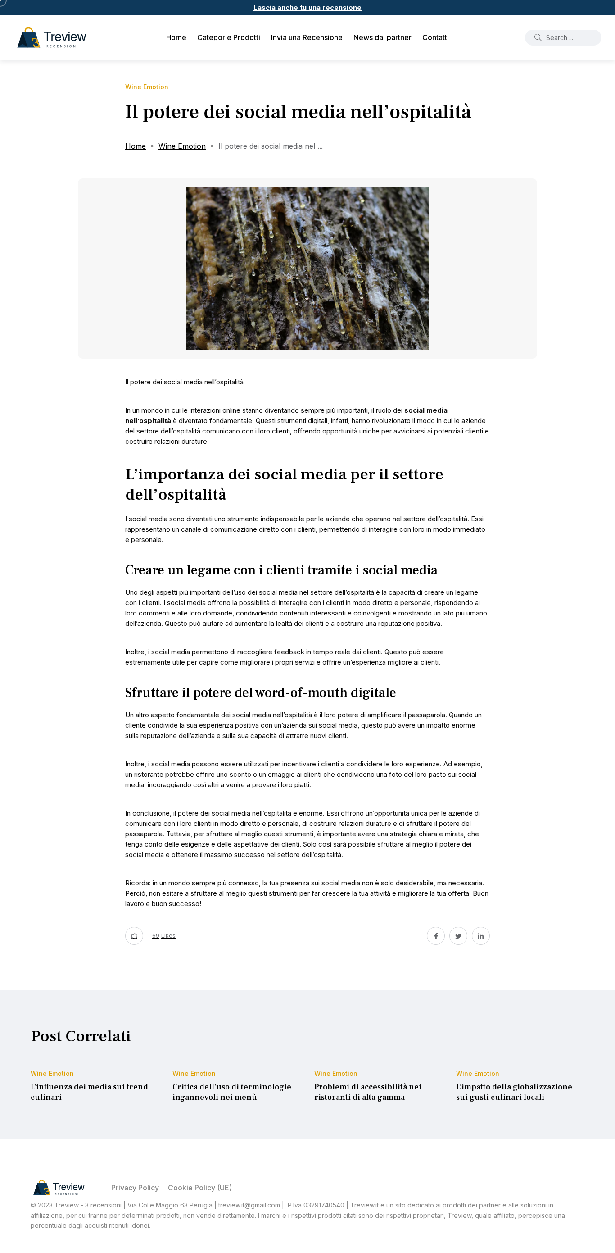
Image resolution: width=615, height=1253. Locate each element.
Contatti (435, 37)
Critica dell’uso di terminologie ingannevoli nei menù (231, 1092)
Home (176, 37)
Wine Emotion (182, 145)
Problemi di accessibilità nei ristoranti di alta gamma (367, 1092)
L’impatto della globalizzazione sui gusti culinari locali (514, 1092)
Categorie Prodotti (228, 37)
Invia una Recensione (307, 37)
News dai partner (382, 37)
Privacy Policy (135, 1187)
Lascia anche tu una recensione (307, 7)
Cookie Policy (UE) (200, 1187)
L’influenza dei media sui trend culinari (89, 1092)
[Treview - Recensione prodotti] (52, 37)
